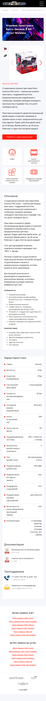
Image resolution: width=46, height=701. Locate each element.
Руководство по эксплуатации (26, 550)
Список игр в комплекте (22, 558)
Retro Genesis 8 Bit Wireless (23, 628)
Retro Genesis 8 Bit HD (23, 632)
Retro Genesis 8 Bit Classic (23, 625)
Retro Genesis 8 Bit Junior (23, 618)
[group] (26, 62)
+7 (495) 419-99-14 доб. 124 (24, 577)
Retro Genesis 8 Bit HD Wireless (23, 635)
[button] (40, 62)
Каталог (15, 10)
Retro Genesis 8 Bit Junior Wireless (23, 621)
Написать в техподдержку (24, 585)
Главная (5, 10)
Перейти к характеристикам (19, 137)
